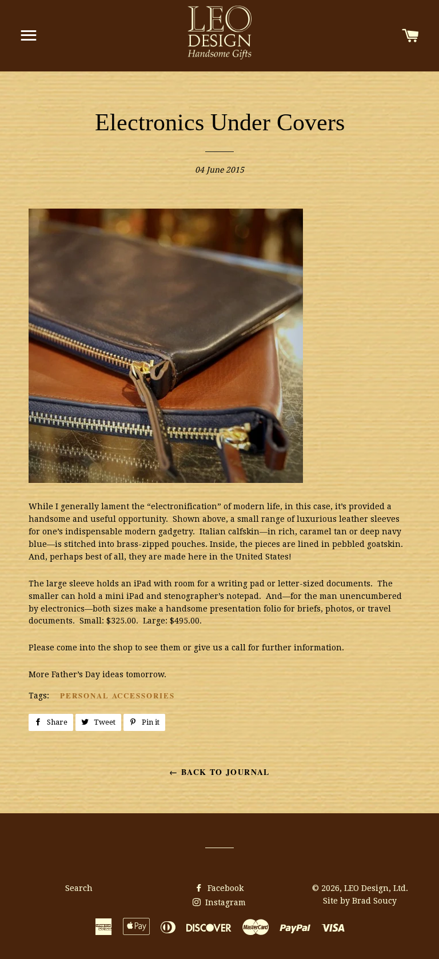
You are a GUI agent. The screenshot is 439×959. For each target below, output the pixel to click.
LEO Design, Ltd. (376, 888)
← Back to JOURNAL (219, 772)
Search (79, 888)
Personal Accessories (117, 695)
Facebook (224, 888)
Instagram (224, 902)
